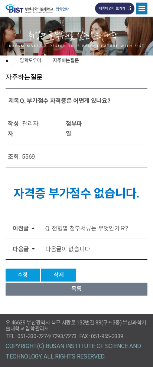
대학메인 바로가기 (112, 8)
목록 (76, 289)
